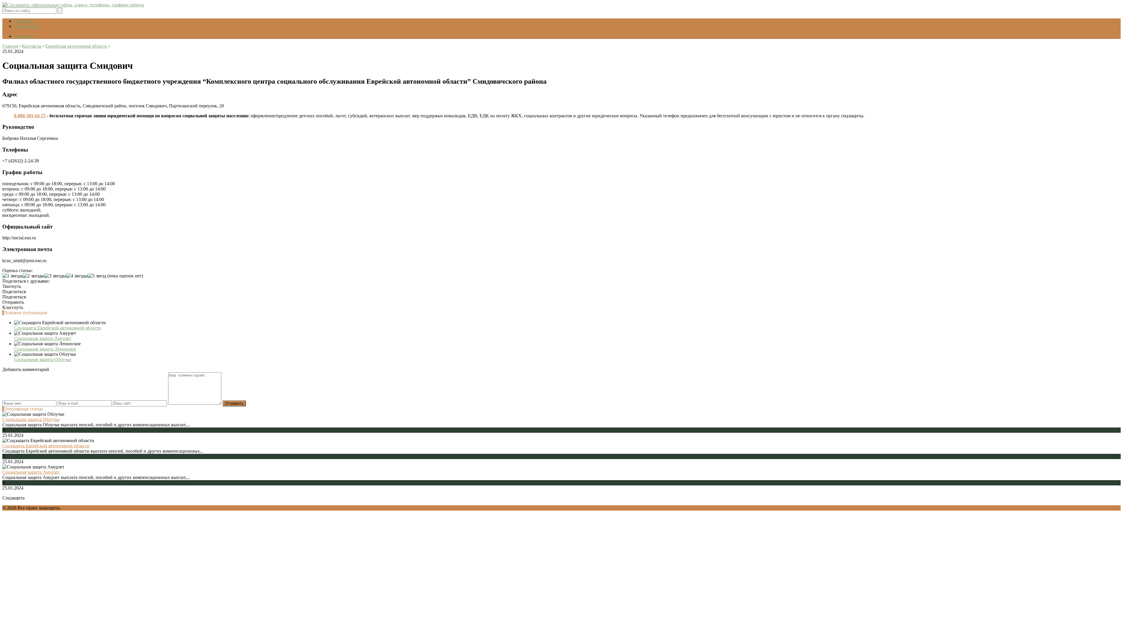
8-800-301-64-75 (30, 115)
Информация (27, 26)
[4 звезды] (77, 276)
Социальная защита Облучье (42, 359)
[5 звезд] (97, 276)
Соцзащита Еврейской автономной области (57, 327)
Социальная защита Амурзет (42, 338)
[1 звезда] (12, 276)
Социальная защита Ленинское (45, 348)
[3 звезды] (55, 276)
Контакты (24, 20)
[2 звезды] (33, 276)
